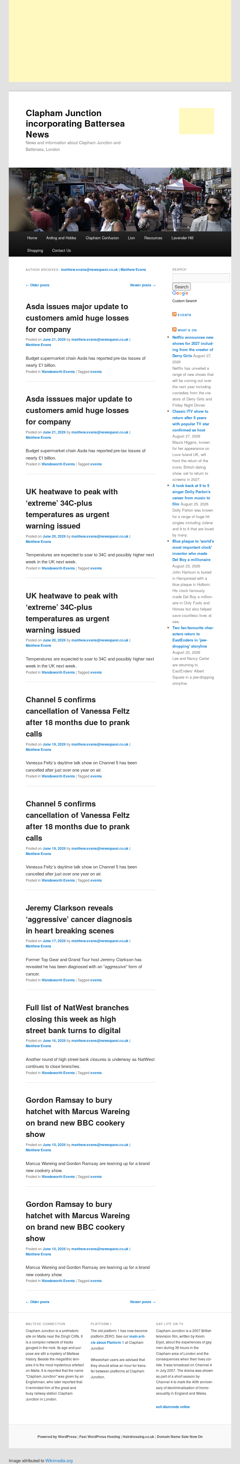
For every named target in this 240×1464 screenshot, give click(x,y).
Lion (131, 237)
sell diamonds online (173, 1406)
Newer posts (143, 285)
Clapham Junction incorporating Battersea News (75, 123)
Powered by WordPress (57, 1436)
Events (184, 315)
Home (32, 237)
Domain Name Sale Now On (180, 1436)
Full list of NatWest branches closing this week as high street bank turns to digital (77, 1018)
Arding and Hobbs (61, 237)
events (96, 371)
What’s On (187, 330)
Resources (153, 237)
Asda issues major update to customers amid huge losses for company (77, 317)
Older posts (37, 285)
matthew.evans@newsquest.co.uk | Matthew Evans (103, 269)
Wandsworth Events (58, 371)
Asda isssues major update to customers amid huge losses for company (79, 410)
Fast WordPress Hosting (99, 1436)
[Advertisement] (120, 41)
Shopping (35, 250)
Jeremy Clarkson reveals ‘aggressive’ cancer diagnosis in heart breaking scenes (79, 919)
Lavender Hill (182, 237)
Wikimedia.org (59, 1460)
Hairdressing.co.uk (138, 1436)
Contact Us (61, 250)
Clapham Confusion (102, 237)
